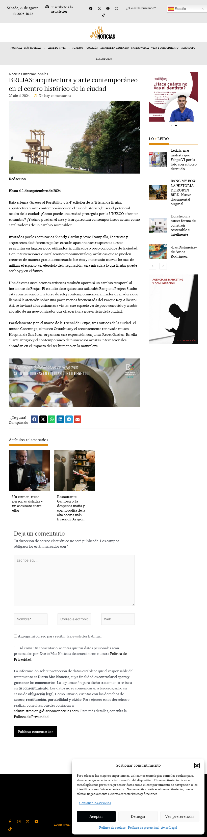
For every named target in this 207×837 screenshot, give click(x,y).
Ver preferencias (179, 816)
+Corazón (91, 47)
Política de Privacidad (31, 716)
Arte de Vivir (56, 47)
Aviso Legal (169, 827)
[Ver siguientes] (163, 266)
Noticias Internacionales (28, 74)
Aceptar (96, 816)
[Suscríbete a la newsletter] (47, 6)
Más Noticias (32, 47)
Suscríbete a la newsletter (62, 9)
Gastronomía (140, 47)
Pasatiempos (104, 59)
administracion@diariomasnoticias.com (46, 711)
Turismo (77, 47)
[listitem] (173, 159)
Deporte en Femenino (114, 47)
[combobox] (150, 8)
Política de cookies (112, 827)
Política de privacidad (143, 827)
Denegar (138, 816)
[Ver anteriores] (152, 266)
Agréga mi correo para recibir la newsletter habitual (59, 636)
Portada (16, 47)
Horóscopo (188, 47)
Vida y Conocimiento (164, 47)
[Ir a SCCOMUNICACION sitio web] (173, 309)
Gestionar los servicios (95, 803)
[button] (196, 765)
